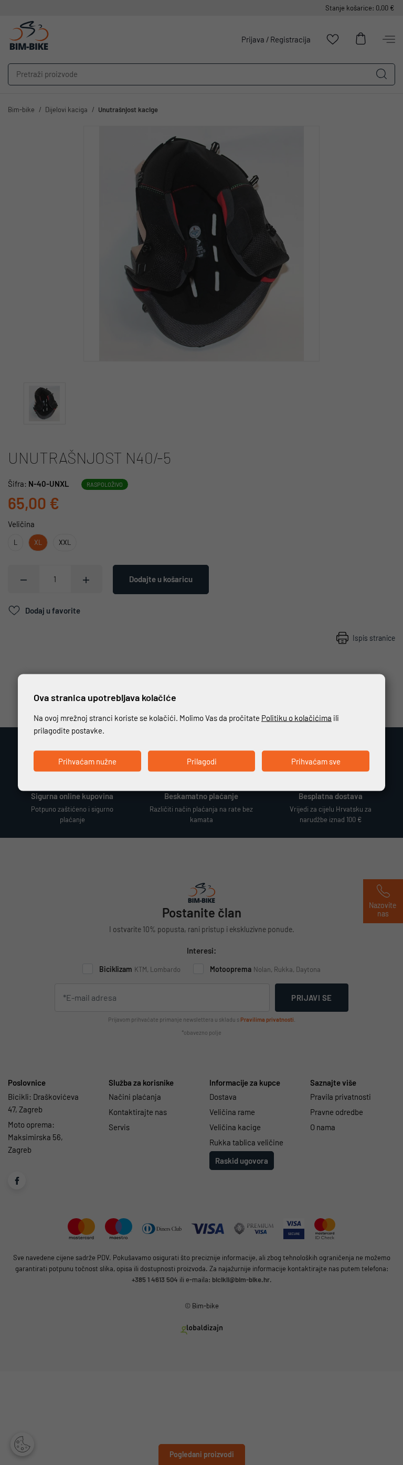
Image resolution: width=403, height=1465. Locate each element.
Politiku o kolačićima (296, 717)
